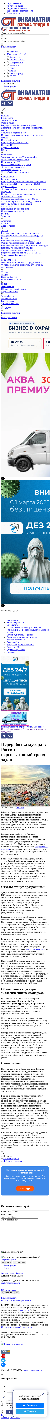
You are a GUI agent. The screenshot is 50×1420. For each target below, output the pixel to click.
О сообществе (7, 286)
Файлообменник (9, 298)
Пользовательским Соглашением (16, 1327)
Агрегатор (14, 65)
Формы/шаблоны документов (15, 172)
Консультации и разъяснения (14, 142)
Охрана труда (7, 123)
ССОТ (12, 76)
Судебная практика (10, 147)
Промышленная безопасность (15, 209)
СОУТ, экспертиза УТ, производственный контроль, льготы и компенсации (21, 202)
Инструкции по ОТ (10, 162)
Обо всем (5, 150)
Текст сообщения (9, 1220)
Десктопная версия (10, 1293)
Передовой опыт (9, 140)
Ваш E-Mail (6, 1214)
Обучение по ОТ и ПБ (11, 196)
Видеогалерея (7, 301)
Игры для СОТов (9, 317)
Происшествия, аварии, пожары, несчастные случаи (22, 638)
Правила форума (9, 277)
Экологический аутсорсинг (14, 255)
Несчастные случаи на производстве (18, 194)
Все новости (7, 118)
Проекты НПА (8, 145)
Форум (12, 70)
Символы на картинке (12, 1252)
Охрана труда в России (12, 1273)
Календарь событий (16, 54)
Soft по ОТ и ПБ (17, 59)
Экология (5, 216)
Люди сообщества (9, 291)
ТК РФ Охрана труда (11, 169)
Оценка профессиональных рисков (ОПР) (21, 243)
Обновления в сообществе (13, 289)
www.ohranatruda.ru (32, 1370)
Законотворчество (9, 120)
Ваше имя (6, 1211)
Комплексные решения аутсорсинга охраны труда (24, 245)
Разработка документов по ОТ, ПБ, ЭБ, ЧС (21, 253)
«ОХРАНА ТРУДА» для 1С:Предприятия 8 (21, 262)
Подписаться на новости (18, 8)
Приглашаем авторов (11, 279)
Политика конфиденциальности (16, 1300)
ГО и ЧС (5, 214)
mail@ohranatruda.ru (10, 1283)
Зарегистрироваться (10, 1417)
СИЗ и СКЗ (6, 206)
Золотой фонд (16, 73)
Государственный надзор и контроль (18, 125)
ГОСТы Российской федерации (16, 164)
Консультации (16, 62)
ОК (10, 1412)
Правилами (23, 1310)
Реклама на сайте (15, 6)
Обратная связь (14, 3)
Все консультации (9, 179)
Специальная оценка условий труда (18, 250)
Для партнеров (8, 226)
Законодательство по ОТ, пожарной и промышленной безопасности (19, 158)
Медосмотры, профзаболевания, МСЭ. (19, 199)
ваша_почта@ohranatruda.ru (20, 11)
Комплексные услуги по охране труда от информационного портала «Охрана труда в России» (22, 235)
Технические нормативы (13, 167)
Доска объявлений (10, 303)
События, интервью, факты (14, 133)
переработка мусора (35, 949)
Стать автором (13, 13)
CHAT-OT (6, 308)
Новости (13, 52)
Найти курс (25, 1189)
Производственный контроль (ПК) (17, 248)
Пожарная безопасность (12, 211)
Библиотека (15, 57)
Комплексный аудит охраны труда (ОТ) (19, 240)
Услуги (12, 68)
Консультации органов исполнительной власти (23, 181)
